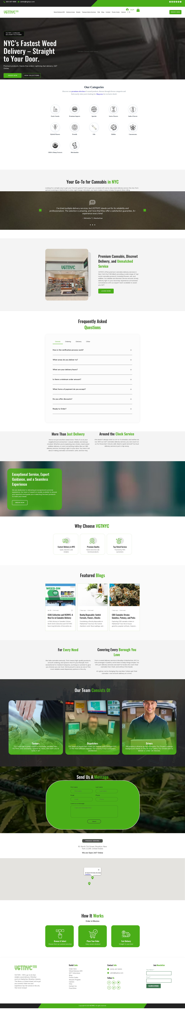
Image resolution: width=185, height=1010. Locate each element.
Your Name (150, 970)
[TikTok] (114, 987)
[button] (138, 10)
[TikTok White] (176, 2)
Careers (71, 982)
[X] (109, 987)
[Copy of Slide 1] (92, 224)
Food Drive (72, 988)
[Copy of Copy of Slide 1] (94, 224)
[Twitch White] (178, 2)
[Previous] (40, 210)
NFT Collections (74, 973)
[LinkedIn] (114, 982)
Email (72, 795)
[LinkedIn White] (172, 2)
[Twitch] (118, 982)
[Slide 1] (90, 224)
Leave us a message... (78, 803)
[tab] (58, 341)
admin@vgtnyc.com (27, 2)
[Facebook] (109, 982)
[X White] (180, 2)
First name (74, 787)
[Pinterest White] (174, 2)
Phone (98, 795)
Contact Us (73, 986)
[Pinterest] (118, 987)
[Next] (144, 210)
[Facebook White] (170, 2)
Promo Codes (73, 977)
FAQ (70, 984)
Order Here (73, 969)
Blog (70, 975)
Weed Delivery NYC (76, 971)
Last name (99, 787)
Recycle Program (75, 980)
